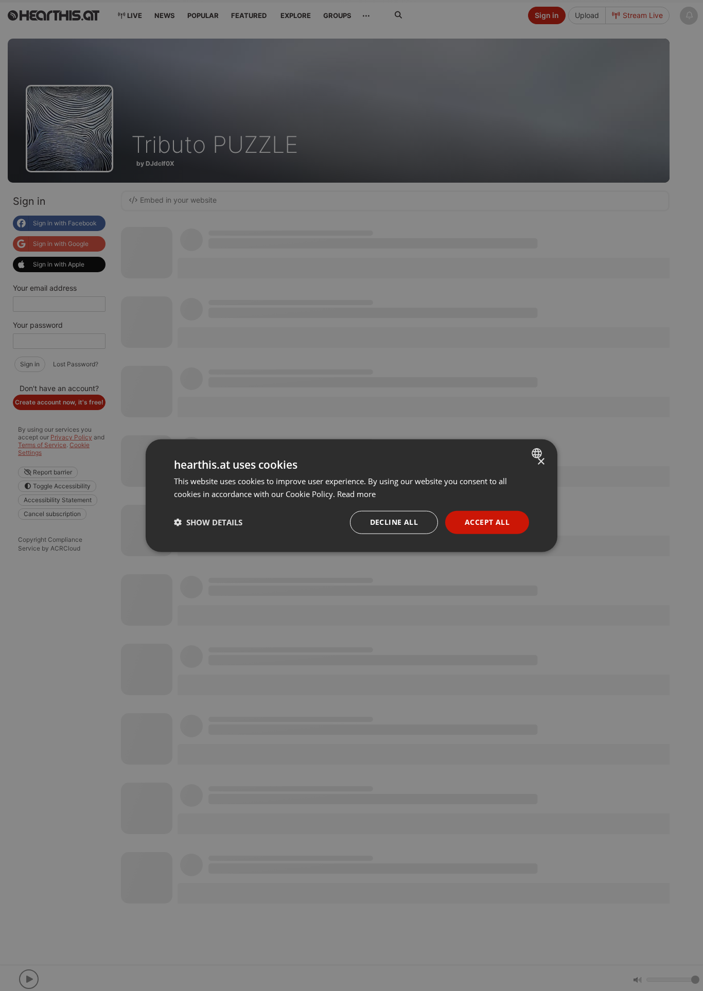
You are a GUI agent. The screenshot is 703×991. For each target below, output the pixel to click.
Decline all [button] (394, 522)
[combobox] (538, 453)
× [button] (540, 462)
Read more (356, 494)
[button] (208, 522)
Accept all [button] (487, 522)
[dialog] (351, 495)
